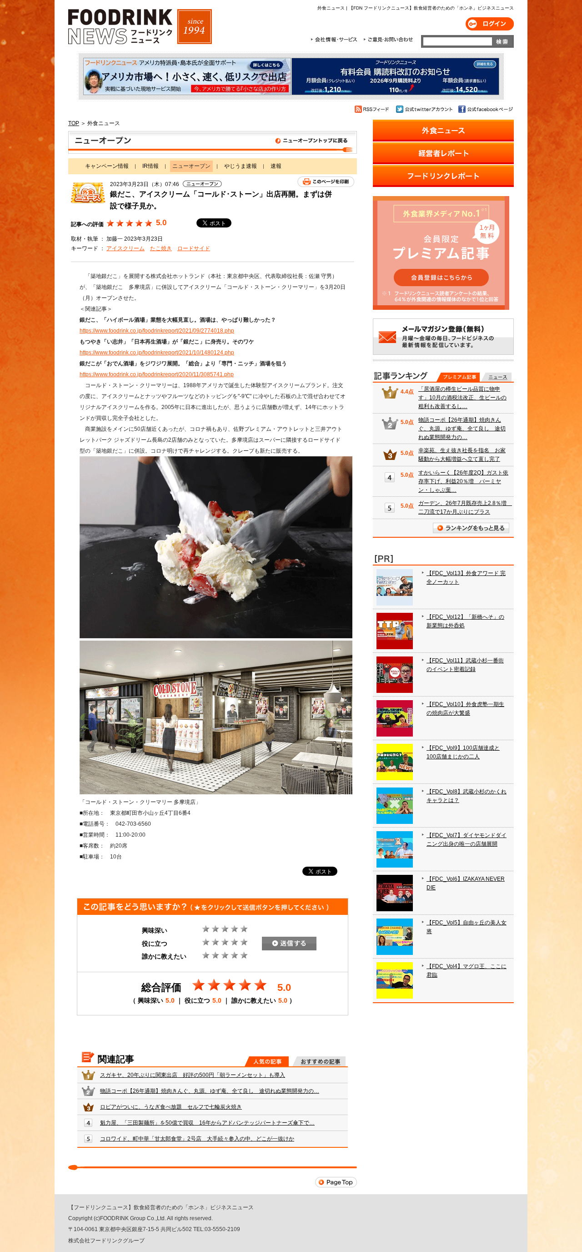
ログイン (490, 23)
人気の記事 (267, 1061)
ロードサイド (193, 248)
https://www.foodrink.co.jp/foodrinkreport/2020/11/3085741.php (157, 374)
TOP (73, 123)
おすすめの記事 (319, 1061)
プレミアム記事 (458, 377)
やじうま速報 (240, 166)
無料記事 (496, 377)
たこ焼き (161, 248)
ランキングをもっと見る (471, 528)
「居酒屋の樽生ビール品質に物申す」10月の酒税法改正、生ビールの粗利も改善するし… (462, 397)
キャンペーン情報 (107, 166)
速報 (276, 166)
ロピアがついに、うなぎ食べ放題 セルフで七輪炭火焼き (171, 1107)
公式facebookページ (485, 109)
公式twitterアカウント (425, 109)
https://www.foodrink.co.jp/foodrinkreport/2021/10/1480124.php (157, 352)
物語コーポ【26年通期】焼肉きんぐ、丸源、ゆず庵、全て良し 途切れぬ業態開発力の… (209, 1091)
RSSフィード (373, 109)
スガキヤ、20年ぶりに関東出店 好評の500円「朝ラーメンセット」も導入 (192, 1075)
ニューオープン (212, 142)
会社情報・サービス (335, 39)
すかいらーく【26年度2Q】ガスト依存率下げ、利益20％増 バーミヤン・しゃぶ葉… (463, 481)
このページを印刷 (325, 182)
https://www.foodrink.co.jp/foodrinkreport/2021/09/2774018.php (157, 331)
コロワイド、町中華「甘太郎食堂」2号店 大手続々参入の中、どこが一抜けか (197, 1139)
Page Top (336, 1182)
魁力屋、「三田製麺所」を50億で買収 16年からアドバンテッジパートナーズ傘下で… (207, 1123)
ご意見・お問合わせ (388, 39)
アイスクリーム (125, 248)
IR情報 (150, 166)
